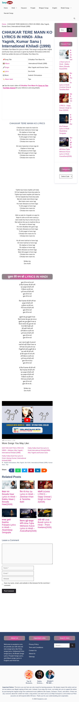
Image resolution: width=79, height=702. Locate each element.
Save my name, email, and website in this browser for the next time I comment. (27, 584)
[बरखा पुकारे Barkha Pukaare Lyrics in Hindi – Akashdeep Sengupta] (9, 513)
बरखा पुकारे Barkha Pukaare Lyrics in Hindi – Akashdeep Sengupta (9, 526)
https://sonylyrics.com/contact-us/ (62, 693)
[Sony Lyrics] (7, 2)
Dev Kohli (27, 462)
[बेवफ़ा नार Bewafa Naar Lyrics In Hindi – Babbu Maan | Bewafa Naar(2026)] (9, 485)
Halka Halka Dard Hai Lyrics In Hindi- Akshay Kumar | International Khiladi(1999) (14, 458)
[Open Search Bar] (74, 18)
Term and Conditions (36, 647)
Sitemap (32, 656)
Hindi (13, 8)
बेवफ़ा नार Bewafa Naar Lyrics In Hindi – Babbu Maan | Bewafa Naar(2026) (9, 497)
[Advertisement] (27, 104)
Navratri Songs (8, 13)
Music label (9, 79)
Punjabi (33, 8)
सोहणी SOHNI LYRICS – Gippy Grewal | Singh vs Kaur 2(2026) (45, 496)
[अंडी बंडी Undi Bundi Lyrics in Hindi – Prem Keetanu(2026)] (45, 513)
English (54, 8)
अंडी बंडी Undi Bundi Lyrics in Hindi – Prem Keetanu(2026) (45, 523)
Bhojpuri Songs (44, 8)
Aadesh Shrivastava (10, 462)
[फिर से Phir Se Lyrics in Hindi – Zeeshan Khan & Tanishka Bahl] (27, 485)
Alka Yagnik (20, 462)
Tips (7, 464)
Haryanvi (24, 8)
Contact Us (33, 650)
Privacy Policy (34, 644)
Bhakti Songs (65, 8)
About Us (32, 653)
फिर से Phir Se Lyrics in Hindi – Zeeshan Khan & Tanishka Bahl (27, 496)
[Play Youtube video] (27, 420)
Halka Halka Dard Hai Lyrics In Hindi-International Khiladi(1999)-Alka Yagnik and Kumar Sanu (39, 450)
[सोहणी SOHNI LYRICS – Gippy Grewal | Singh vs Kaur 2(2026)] (45, 485)
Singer (7, 67)
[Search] (69, 30)
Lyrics (7, 71)
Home (6, 8)
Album (7, 63)
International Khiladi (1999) (39, 462)
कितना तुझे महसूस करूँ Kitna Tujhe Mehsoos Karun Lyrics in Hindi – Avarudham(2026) (28, 526)
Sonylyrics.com (42, 699)
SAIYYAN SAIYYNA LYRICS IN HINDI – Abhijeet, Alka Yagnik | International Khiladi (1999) (13, 450)
